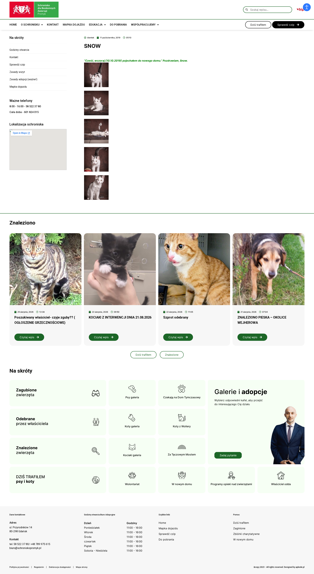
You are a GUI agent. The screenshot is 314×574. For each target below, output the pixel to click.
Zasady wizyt (17, 72)
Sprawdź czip (17, 64)
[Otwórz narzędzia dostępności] (307, 7)
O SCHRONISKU (30, 24)
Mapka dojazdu (18, 86)
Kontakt (13, 57)
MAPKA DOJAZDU (74, 24)
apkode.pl (300, 567)
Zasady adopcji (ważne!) (23, 79)
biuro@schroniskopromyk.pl (25, 548)
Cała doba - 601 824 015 (24, 112)
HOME (13, 24)
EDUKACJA (96, 24)
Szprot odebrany (175, 317)
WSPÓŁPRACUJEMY (143, 24)
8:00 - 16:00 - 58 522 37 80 (25, 106)
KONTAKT (53, 24)
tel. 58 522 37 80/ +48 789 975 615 (29, 544)
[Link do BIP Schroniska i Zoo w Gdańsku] (300, 10)
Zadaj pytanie (228, 455)
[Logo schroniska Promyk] (34, 10)
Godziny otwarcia (19, 49)
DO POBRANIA (118, 24)
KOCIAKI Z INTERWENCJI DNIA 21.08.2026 (120, 317)
